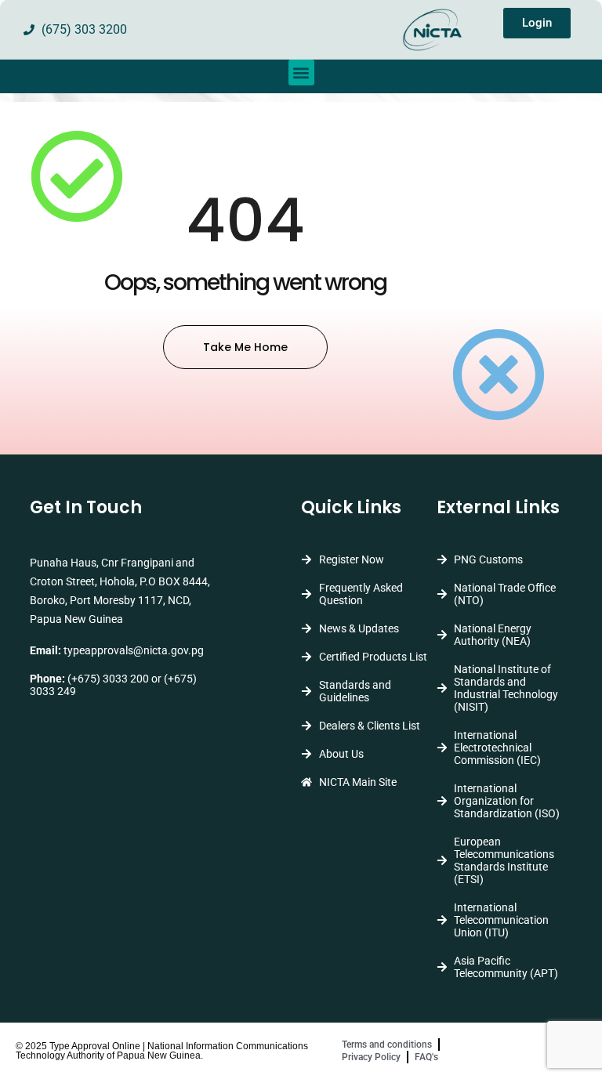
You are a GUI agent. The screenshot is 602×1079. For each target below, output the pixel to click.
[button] (301, 72)
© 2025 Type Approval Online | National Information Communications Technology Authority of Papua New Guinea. (162, 1051)
